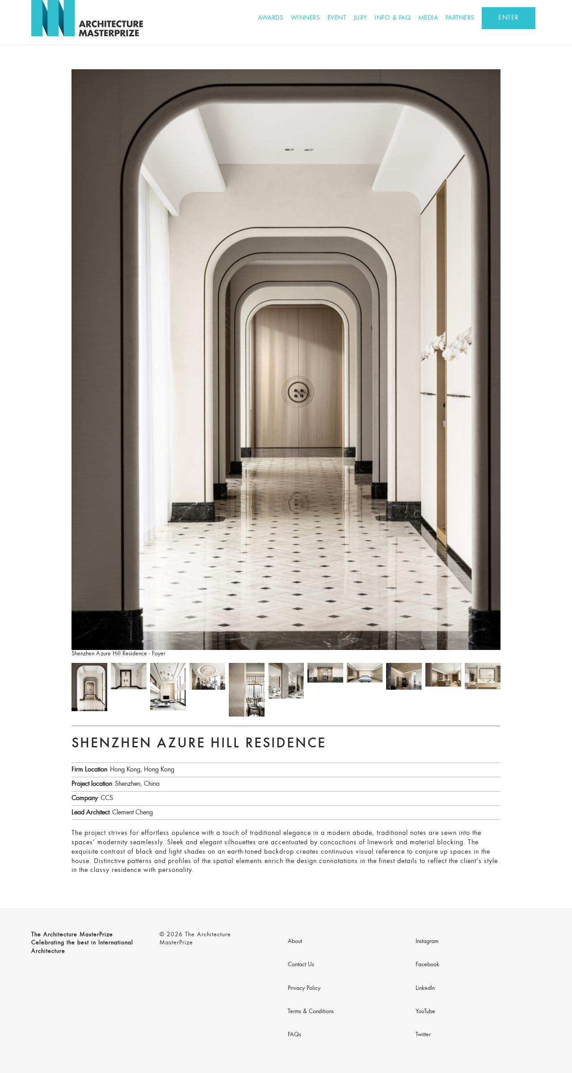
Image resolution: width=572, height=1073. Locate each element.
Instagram (427, 942)
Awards (270, 18)
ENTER (508, 17)
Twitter (423, 1035)
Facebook (427, 965)
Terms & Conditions (311, 1012)
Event (337, 18)
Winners (305, 18)
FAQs (294, 1035)
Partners (460, 18)
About (295, 942)
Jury (360, 18)
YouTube (425, 1012)
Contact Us (301, 965)
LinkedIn (425, 988)
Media (428, 18)
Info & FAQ (392, 18)
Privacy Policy (304, 988)
